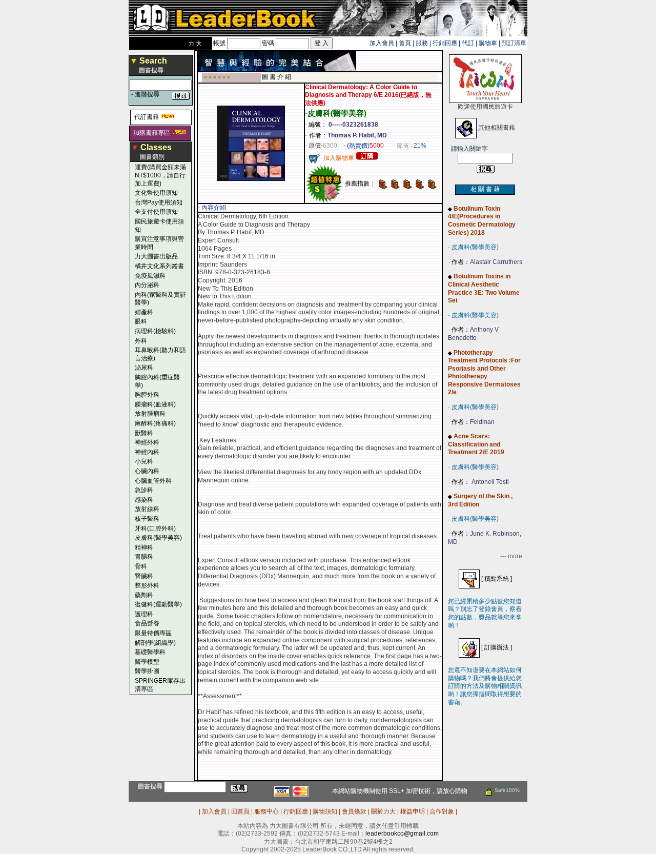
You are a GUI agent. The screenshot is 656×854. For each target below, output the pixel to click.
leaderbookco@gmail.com (402, 833)
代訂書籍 (146, 116)
